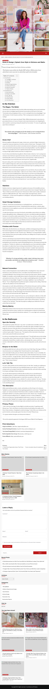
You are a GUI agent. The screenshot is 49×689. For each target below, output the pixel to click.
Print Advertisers (10, 100)
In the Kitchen (7, 77)
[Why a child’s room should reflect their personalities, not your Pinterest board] (36, 620)
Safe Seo (3, 606)
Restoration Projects (7, 599)
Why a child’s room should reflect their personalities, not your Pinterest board (19, 563)
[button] (3, 53)
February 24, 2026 (10, 499)
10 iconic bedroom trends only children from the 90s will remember (17, 566)
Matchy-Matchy (9, 88)
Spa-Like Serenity (10, 92)
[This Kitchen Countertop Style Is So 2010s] (36, 463)
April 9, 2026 (9, 656)
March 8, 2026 (32, 657)
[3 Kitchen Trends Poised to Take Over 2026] (13, 463)
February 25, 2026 (33, 476)
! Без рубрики (5, 586)
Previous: (12, 447)
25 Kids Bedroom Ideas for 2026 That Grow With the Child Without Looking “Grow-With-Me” (23, 561)
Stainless (8, 82)
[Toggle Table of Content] (16, 76)
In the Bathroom (8, 90)
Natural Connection (10, 87)
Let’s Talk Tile (9, 95)
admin (5, 64)
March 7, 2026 (9, 680)
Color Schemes (5, 591)
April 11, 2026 (9, 633)
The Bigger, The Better (11, 79)
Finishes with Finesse (10, 85)
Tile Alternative (9, 96)
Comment (5, 513)
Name (4, 531)
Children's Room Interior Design (9, 589)
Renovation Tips (6, 596)
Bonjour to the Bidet (10, 93)
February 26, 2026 (10, 476)
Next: (36, 447)
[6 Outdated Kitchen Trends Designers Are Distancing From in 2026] (13, 487)
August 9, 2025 (9, 64)
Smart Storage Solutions (11, 84)
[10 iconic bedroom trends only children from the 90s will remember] (13, 644)
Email (26, 531)
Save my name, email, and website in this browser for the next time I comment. (22, 542)
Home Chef (8, 81)
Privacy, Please (9, 98)
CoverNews (28, 686)
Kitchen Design (5, 60)
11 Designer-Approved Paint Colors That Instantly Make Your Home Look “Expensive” (21, 571)
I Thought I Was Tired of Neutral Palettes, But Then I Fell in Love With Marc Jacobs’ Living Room (23, 568)
